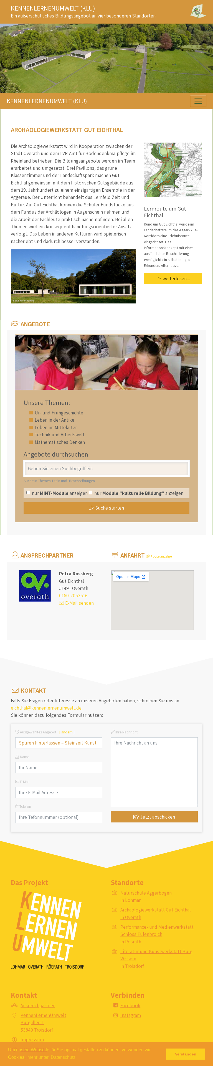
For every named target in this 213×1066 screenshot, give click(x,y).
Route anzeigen (162, 556)
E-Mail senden (79, 603)
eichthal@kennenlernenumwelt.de (46, 708)
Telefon (25, 806)
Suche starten (109, 508)
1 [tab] (98, 88)
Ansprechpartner (38, 1005)
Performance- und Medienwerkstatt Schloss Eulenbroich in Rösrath (157, 934)
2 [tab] (106, 88)
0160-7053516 (73, 595)
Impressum (32, 1039)
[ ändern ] (67, 732)
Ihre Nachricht (126, 732)
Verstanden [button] (185, 1054)
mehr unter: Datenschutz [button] (51, 1057)
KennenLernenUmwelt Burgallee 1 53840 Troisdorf (43, 1022)
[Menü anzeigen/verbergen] (198, 101)
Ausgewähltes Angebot (47, 732)
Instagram (130, 1015)
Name (24, 756)
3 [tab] (115, 88)
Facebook (130, 1005)
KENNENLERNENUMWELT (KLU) (53, 8)
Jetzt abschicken (157, 817)
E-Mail (24, 781)
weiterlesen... (176, 278)
